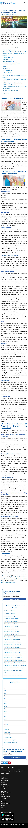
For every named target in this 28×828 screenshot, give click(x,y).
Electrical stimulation (9, 65)
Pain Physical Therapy (9, 610)
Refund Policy (18, 824)
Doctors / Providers (5, 796)
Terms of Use (11, 824)
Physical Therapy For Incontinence (12, 649)
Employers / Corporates (6, 792)
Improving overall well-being (11, 90)
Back (5, 698)
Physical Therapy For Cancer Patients (13, 657)
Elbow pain (12, 578)
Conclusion (5, 93)
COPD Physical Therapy (10, 616)
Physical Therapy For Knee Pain (11, 634)
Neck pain (6, 578)
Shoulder (6, 727)
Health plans (4, 794)
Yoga (5, 66)
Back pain (13, 576)
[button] (24, 3)
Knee (5, 693)
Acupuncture (7, 70)
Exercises (6, 729)
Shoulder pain (20, 576)
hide (16, 47)
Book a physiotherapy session (8, 582)
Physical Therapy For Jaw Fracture (12, 642)
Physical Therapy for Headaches (12, 636)
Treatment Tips (7, 734)
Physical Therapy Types (10, 740)
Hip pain (18, 578)
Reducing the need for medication (12, 83)
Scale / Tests (7, 732)
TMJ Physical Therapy (9, 613)
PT (4, 685)
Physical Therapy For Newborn (11, 631)
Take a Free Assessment (14, 757)
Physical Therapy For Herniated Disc (13, 655)
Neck (5, 701)
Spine (5, 711)
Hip (5, 688)
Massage (6, 68)
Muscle (5, 721)
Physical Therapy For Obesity (11, 626)
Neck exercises (8, 57)
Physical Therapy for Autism (11, 621)
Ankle (5, 706)
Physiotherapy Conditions (10, 742)
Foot (5, 690)
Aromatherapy (8, 72)
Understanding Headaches (9, 50)
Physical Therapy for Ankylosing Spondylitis (15, 665)
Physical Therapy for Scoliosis (11, 623)
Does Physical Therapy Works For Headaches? (14, 51)
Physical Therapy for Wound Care (12, 647)
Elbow (5, 719)
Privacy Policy (4, 824)
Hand (5, 695)
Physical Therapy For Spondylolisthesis (13, 675)
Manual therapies (8, 61)
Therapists (3, 798)
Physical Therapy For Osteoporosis (12, 644)
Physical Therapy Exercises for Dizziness (14, 660)
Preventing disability (9, 84)
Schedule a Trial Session (15, 599)
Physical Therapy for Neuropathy (12, 639)
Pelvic (5, 714)
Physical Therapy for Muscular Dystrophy (14, 662)
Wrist (5, 703)
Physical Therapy (5, 575)
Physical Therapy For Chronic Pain (12, 652)
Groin (5, 708)
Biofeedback (7, 59)
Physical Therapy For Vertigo (11, 629)
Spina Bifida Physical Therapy (11, 618)
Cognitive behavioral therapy (11, 63)
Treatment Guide (4, 14)
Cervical (6, 724)
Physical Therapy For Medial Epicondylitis (14, 668)
